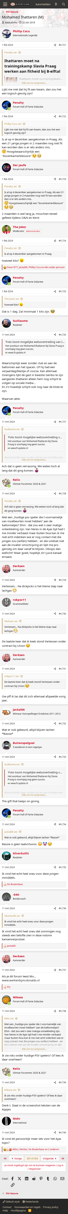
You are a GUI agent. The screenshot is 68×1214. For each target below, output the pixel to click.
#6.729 (62, 580)
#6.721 (62, 45)
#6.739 (62, 1082)
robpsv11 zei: (11, 676)
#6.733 (62, 756)
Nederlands (32, 1201)
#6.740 (62, 1132)
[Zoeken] (63, 4)
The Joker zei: (11, 298)
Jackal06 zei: (11, 831)
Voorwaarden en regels (27, 1207)
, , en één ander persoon (36, 267)
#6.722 (62, 116)
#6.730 (62, 613)
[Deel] (55, 45)
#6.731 (62, 668)
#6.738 (62, 1011)
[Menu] (5, 4)
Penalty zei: (10, 52)
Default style (12, 1201)
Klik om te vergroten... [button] (34, 83)
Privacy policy (50, 1207)
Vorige (18, 1158)
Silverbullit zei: (12, 915)
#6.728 (62, 493)
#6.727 (62, 421)
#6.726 (62, 334)
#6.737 (62, 970)
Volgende (48, 1158)
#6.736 (62, 908)
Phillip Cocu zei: (13, 123)
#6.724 (62, 240)
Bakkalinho (11, 22)
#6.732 (62, 723)
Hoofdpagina (18, 1210)
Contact (7, 1207)
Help (5, 1210)
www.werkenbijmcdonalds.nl (21, 980)
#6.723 (62, 179)
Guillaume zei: (12, 429)
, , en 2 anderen (35, 1149)
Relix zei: (9, 1018)
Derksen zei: (11, 621)
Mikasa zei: (10, 1090)
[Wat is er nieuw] (56, 4)
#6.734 (62, 824)
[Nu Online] (9, 109)
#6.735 (62, 867)
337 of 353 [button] (32, 1158)
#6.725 (62, 291)
